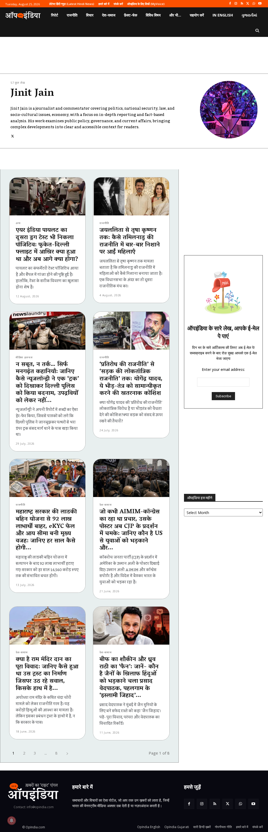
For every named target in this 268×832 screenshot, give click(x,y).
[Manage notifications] (11, 820)
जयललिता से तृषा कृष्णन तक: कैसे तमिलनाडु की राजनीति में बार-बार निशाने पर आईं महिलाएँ (129, 241)
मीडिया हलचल (24, 357)
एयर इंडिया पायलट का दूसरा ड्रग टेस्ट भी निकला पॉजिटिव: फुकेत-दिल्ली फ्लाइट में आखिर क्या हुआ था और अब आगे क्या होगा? (47, 245)
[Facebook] (230, 4)
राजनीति (104, 223)
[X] (248, 4)
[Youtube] (260, 4)
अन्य (18, 223)
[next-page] (67, 753)
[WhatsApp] (254, 4)
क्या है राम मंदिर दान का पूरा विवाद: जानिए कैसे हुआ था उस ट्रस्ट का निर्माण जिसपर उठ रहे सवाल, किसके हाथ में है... (47, 674)
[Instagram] (236, 4)
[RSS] (242, 4)
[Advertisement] (223, 451)
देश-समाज (105, 504)
